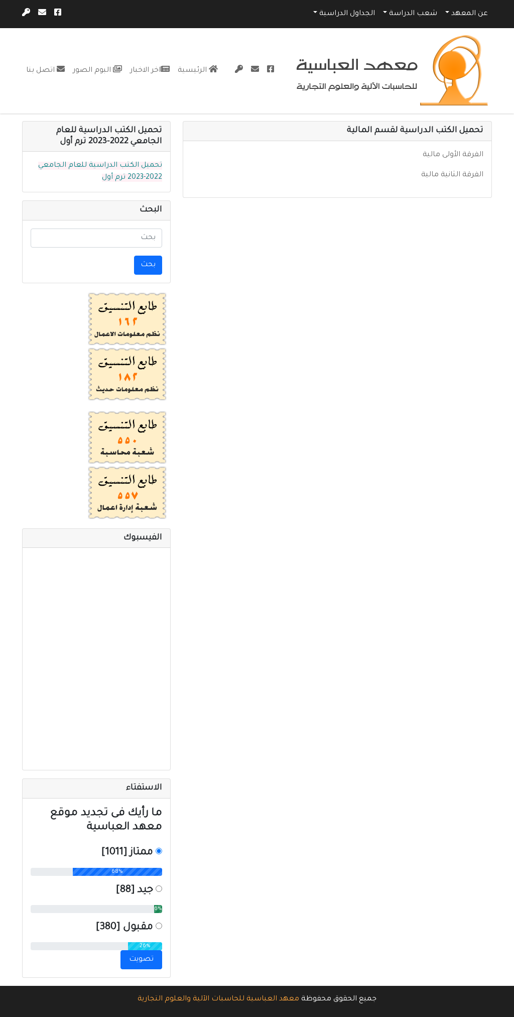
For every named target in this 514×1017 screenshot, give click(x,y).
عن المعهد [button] (469, 14)
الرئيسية (193, 71)
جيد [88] (134, 890)
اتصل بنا (41, 71)
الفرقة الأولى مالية (453, 155)
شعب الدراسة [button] (413, 14)
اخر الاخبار (145, 71)
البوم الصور (93, 71)
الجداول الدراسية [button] (347, 14)
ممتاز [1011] (127, 852)
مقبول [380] (124, 927)
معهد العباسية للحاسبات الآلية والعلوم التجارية (218, 999)
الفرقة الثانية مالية (452, 175)
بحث (148, 265)
